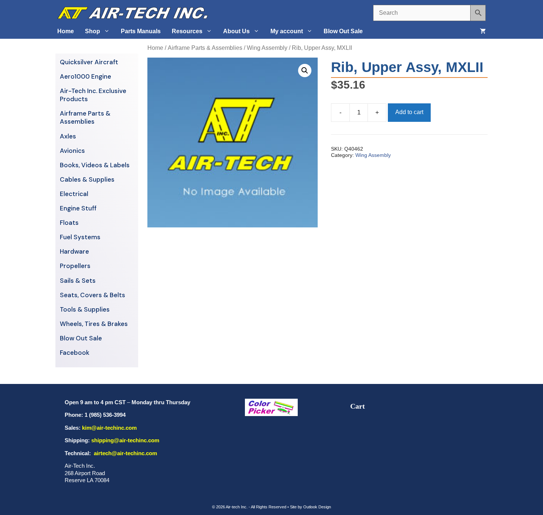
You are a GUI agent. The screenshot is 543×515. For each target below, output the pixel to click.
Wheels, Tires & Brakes (94, 324)
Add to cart (409, 112)
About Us (236, 31)
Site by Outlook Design (310, 507)
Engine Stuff (78, 208)
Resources (187, 31)
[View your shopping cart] (482, 31)
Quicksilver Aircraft (89, 62)
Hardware (74, 251)
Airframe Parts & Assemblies (205, 48)
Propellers (75, 266)
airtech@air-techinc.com (124, 453)
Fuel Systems (80, 237)
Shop (92, 31)
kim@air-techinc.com (109, 428)
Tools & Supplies (85, 309)
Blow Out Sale (343, 31)
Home (65, 31)
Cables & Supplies (87, 179)
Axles (68, 136)
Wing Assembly (267, 48)
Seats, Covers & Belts (92, 295)
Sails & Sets (78, 281)
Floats (69, 223)
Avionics (72, 151)
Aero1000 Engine (85, 76)
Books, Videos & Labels (95, 165)
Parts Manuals (141, 31)
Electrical (74, 194)
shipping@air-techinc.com (125, 440)
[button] (304, 70)
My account (286, 31)
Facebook (74, 353)
